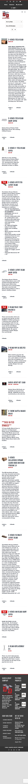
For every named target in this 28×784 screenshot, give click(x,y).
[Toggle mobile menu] (25, 12)
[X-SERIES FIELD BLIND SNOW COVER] (4, 120)
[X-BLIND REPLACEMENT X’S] (4, 648)
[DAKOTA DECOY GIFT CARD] (4, 384)
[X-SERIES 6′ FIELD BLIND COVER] (4, 150)
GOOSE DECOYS (7, 720)
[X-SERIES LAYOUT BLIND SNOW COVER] (4, 271)
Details (19, 107)
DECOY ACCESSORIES (7, 737)
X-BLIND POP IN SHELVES (16, 348)
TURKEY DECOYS (5, 726)
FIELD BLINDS (7, 730)
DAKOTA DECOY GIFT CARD (16, 382)
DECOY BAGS (7, 733)
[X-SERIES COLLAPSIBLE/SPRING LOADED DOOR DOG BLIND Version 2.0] (4, 459)
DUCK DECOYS (7, 723)
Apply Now (18, 742)
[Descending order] (21, 21)
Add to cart (11, 108)
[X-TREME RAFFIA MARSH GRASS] (4, 412)
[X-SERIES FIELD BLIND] (4, 41)
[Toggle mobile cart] (22, 12)
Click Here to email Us (20, 738)
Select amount (11, 401)
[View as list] (15, 29)
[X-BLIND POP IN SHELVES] (4, 349)
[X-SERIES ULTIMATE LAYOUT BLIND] (4, 537)
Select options (5, 172)
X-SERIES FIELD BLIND (15, 40)
